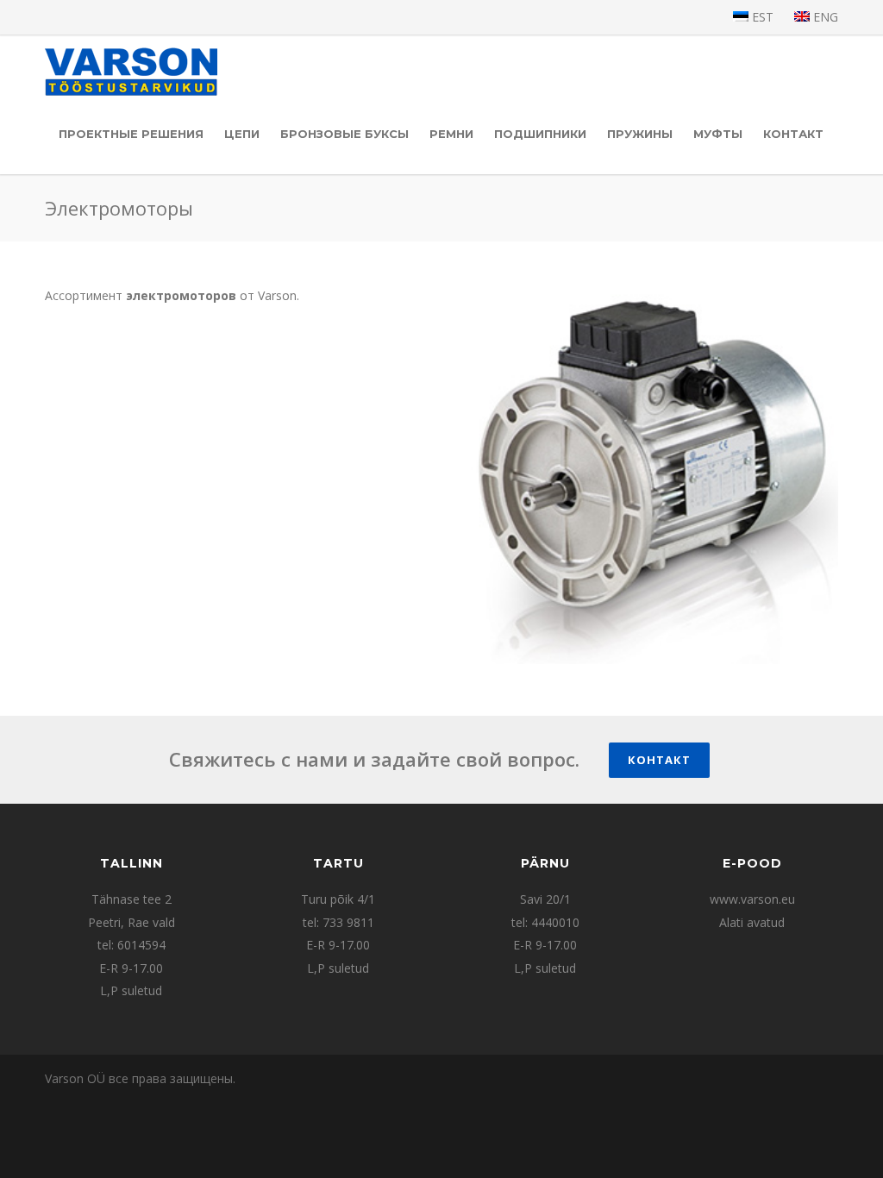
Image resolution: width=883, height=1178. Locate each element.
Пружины (640, 134)
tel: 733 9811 (338, 922)
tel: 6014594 (131, 945)
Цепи (242, 134)
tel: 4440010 (545, 922)
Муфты (717, 134)
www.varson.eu (752, 899)
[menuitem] (753, 17)
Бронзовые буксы (344, 134)
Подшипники (540, 134)
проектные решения (131, 134)
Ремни (451, 134)
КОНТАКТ (793, 134)
